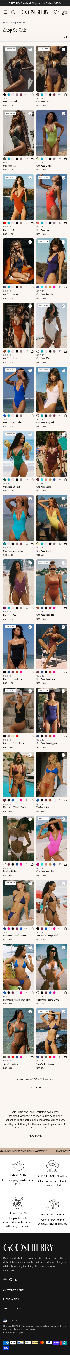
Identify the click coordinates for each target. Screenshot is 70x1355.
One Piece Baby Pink (45, 422)
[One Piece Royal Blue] (18, 390)
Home (6, 22)
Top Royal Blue (43, 807)
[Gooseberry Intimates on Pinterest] (11, 1280)
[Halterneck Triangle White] (51, 967)
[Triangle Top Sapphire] (51, 1031)
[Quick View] (32, 94)
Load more (35, 1087)
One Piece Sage (10, 166)
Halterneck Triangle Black (47, 935)
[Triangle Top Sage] (18, 1031)
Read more (35, 1136)
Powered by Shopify (13, 1332)
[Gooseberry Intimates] (35, 12)
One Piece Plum (10, 615)
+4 (25, 800)
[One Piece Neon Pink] (51, 839)
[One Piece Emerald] (18, 454)
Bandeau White (10, 871)
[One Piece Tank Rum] (51, 582)
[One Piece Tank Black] (18, 646)
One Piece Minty (43, 166)
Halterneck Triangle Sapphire (15, 935)
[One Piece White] (51, 326)
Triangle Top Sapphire (45, 1064)
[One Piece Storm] (18, 261)
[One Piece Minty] (51, 133)
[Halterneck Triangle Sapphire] (18, 903)
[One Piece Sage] (18, 133)
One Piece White (43, 358)
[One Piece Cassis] (51, 454)
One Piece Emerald (11, 486)
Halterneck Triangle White (47, 1000)
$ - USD (11, 1321)
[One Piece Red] (18, 197)
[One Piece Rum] (18, 326)
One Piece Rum (10, 358)
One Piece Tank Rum (45, 615)
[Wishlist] (56, 12)
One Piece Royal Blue (12, 422)
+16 (26, 94)
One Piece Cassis (43, 486)
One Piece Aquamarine (13, 551)
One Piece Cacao (43, 101)
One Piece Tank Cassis (45, 679)
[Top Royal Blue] (51, 774)
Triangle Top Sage (10, 1064)
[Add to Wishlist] (30, 49)
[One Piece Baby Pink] (51, 390)
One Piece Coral (43, 230)
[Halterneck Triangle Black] (51, 903)
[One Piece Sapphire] (51, 261)
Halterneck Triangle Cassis (14, 807)
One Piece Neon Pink (45, 871)
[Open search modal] (13, 12)
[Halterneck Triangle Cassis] (18, 774)
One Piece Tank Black (12, 679)
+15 (26, 608)
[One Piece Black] (18, 69)
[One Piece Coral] (51, 197)
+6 (25, 864)
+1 (25, 1057)
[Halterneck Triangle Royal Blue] (18, 967)
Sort (65, 37)
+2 (59, 800)
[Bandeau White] (18, 839)
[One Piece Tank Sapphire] (51, 710)
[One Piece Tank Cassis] (51, 646)
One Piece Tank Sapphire (47, 743)
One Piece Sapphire (44, 294)
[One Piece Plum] (18, 582)
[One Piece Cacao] (51, 69)
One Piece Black (10, 101)
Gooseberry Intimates (32, 1326)
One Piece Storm (10, 294)
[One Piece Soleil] (51, 518)
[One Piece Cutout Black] (18, 710)
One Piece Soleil (43, 551)
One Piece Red (9, 230)
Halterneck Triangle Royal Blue (16, 1000)
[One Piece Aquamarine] (18, 518)
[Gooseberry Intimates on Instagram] (5, 1280)
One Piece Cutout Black (13, 743)
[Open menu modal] (5, 12)
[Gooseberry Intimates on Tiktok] (17, 1280)
